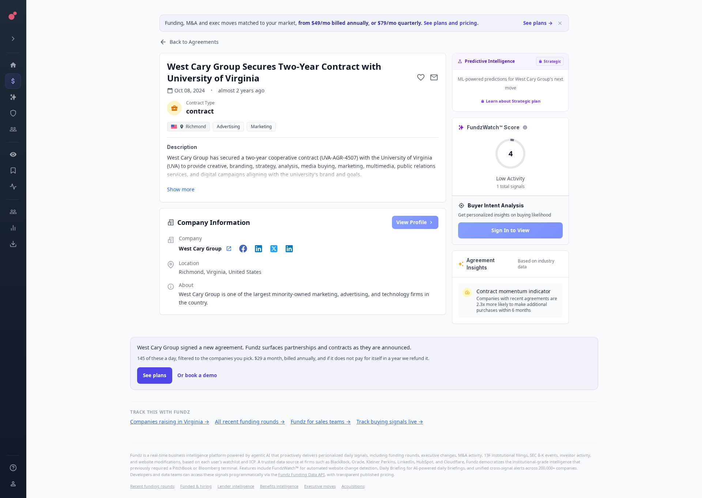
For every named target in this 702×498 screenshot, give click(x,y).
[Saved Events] (13, 170)
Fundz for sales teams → (321, 421)
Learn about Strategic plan (513, 101)
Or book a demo (197, 375)
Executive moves (320, 486)
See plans (154, 375)
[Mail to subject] (434, 77)
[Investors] (13, 129)
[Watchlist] (13, 154)
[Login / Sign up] (13, 483)
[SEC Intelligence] (13, 113)
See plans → (538, 23)
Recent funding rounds (152, 486)
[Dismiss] (559, 23)
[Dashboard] (13, 65)
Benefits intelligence (279, 486)
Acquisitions (353, 486)
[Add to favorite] (420, 77)
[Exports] (13, 244)
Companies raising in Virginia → (169, 421)
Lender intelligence (236, 486)
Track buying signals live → (389, 421)
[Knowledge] (13, 467)
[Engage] (13, 211)
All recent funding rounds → (250, 421)
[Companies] (13, 97)
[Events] (13, 81)
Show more (181, 189)
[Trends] (13, 227)
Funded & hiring (196, 486)
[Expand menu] (13, 38)
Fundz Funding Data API (301, 474)
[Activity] (13, 186)
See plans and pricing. (451, 23)
